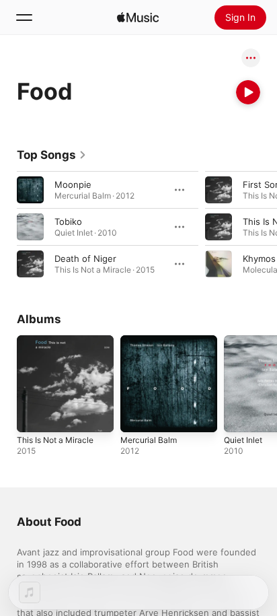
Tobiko (68, 221)
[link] (52, 154)
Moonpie (72, 184)
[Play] (248, 92)
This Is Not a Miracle (55, 440)
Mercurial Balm (148, 440)
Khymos (259, 258)
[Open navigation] (24, 17)
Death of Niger (85, 258)
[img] (138, 17)
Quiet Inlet (243, 440)
